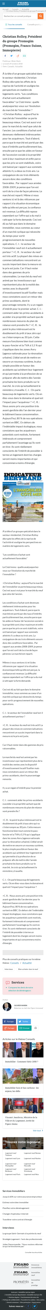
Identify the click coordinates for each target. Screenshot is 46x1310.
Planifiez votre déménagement (16, 1208)
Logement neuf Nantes (32, 1158)
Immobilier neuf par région (27, 1292)
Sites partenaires (25, 1302)
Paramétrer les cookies (28, 1300)
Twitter (25, 1021)
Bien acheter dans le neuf (28, 969)
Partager (10, 1021)
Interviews (9, 969)
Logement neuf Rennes (32, 1153)
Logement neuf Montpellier (10, 1165)
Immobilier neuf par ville (34, 1295)
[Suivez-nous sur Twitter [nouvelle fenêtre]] (34, 1306)
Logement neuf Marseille (29, 1165)
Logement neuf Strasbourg (29, 1170)
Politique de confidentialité (11, 1300)
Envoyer (26, 1028)
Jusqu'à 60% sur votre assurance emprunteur (22, 1197)
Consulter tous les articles (33, 1252)
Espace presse (36, 1302)
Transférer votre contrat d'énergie (17, 1219)
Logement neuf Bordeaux (10, 1170)
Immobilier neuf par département (15, 1295)
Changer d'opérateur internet (15, 1214)
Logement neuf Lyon (12, 1158)
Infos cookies (41, 1300)
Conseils (10, 66)
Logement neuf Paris (12, 1174)
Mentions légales (14, 1297)
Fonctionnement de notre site (30, 1297)
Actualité (18, 66)
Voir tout (37, 1130)
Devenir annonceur (13, 1302)
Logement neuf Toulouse (10, 1154)
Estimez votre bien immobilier (16, 1202)
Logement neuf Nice (31, 1174)
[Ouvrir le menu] (3, 3)
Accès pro (14, 1292)
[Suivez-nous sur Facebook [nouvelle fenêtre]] (28, 1306)
